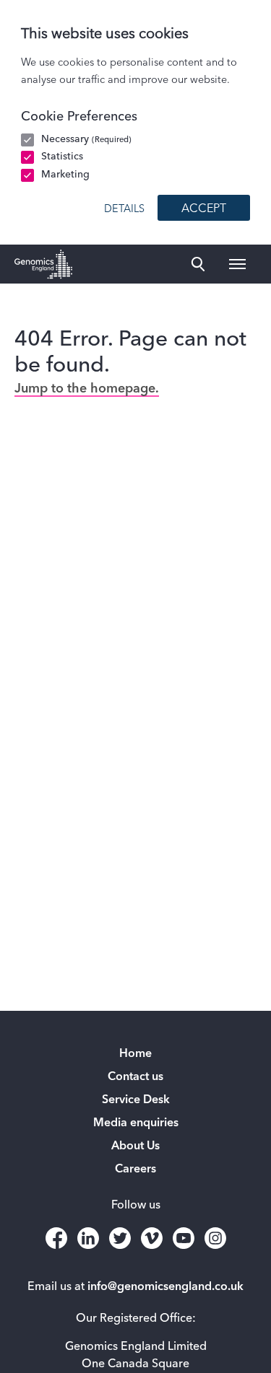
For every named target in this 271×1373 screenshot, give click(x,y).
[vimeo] (151, 1238)
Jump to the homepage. (86, 388)
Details (124, 209)
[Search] (198, 264)
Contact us (135, 1077)
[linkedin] (88, 1238)
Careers (135, 1169)
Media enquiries (135, 1123)
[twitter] (120, 1238)
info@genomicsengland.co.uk (165, 1287)
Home (135, 1054)
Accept (203, 209)
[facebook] (56, 1238)
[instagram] (215, 1238)
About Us (135, 1146)
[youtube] (183, 1238)
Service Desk (136, 1100)
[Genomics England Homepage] (43, 264)
